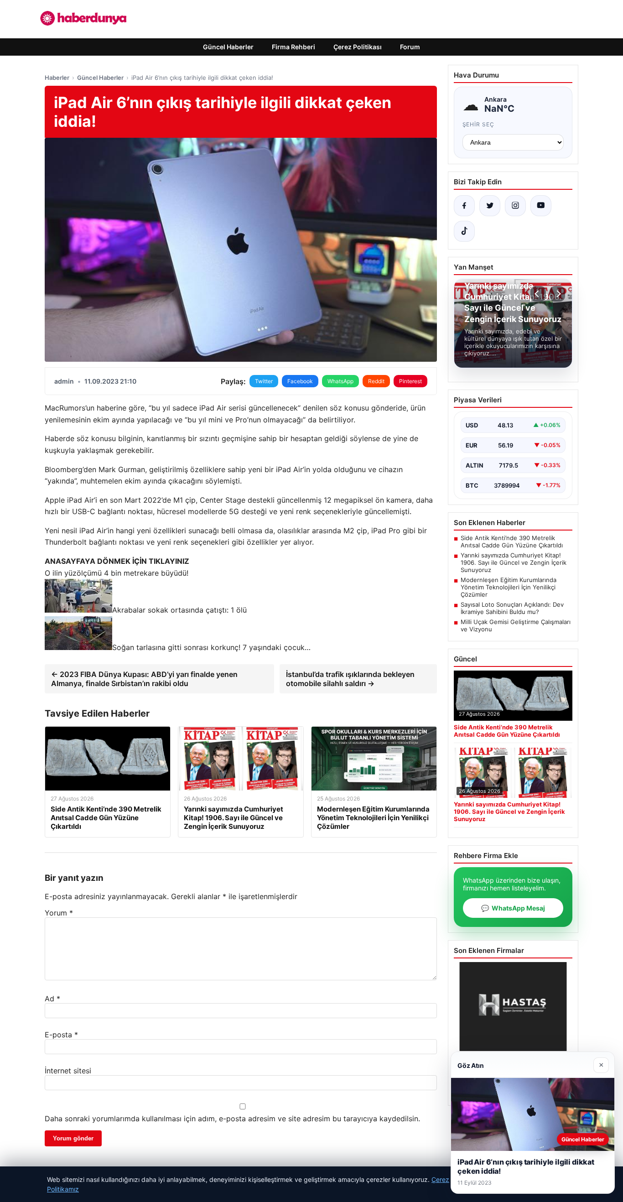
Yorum (59, 912)
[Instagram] (515, 205)
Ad (52, 998)
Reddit (376, 381)
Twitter (264, 381)
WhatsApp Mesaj (513, 908)
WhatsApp (340, 381)
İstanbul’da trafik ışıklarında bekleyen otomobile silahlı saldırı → (350, 679)
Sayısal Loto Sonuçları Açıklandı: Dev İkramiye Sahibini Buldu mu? (512, 608)
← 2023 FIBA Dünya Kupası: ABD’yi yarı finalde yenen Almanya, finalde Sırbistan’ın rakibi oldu (144, 679)
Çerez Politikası (357, 47)
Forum (410, 47)
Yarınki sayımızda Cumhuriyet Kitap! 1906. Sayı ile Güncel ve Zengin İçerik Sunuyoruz (513, 562)
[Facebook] (464, 205)
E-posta (61, 1034)
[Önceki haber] (538, 294)
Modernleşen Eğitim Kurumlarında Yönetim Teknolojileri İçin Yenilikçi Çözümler (508, 587)
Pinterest (410, 381)
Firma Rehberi (293, 47)
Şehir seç (478, 124)
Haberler (57, 77)
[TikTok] (464, 231)
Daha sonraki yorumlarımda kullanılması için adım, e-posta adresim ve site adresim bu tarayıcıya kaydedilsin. (232, 1118)
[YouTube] (540, 205)
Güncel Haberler (228, 47)
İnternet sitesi (68, 1070)
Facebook (300, 381)
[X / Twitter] (489, 205)
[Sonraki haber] (557, 294)
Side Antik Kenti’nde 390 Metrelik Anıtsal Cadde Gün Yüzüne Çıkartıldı (512, 541)
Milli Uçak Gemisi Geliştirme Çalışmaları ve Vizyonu (516, 625)
